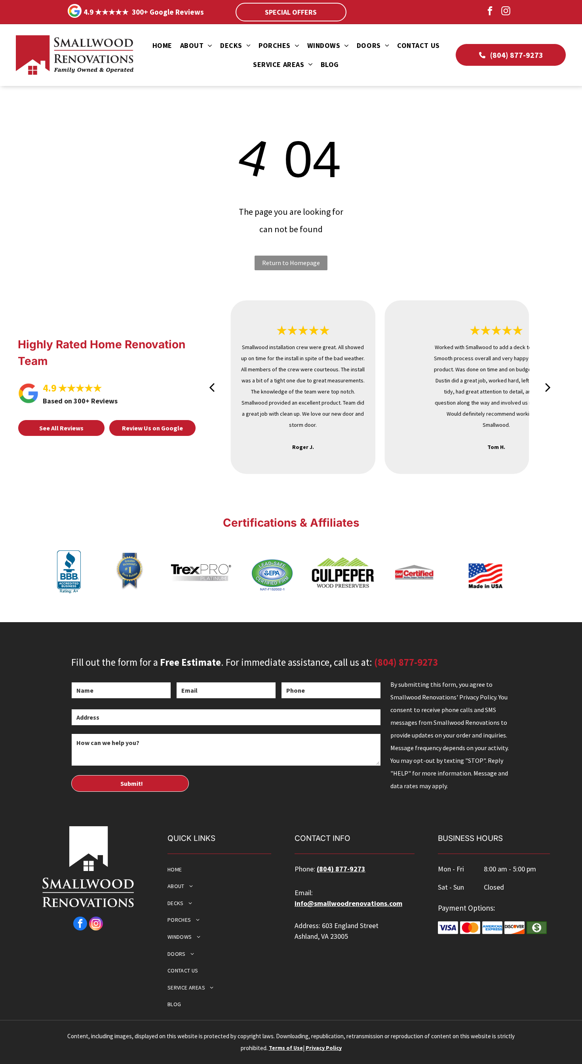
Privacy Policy (324, 1047)
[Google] (75, 12)
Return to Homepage (291, 263)
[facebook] (490, 12)
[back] (212, 387)
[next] (548, 387)
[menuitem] (162, 45)
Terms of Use (286, 1047)
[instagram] (506, 12)
